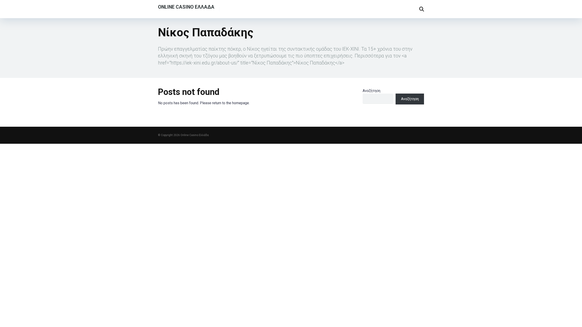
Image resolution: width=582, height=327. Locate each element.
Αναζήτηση (371, 91)
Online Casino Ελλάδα (186, 6)
